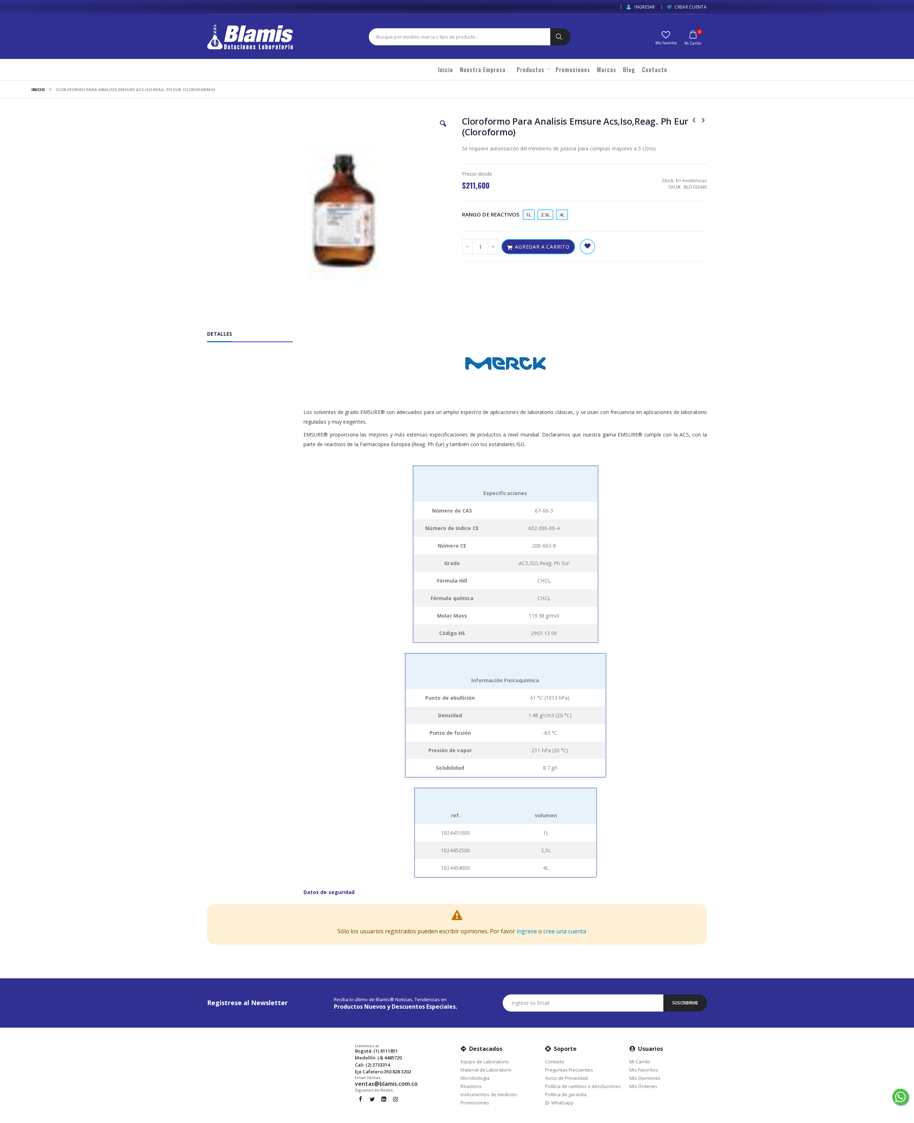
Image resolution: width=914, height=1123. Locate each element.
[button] (665, 37)
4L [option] (561, 215)
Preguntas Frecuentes (569, 1070)
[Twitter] (372, 1099)
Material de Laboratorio (486, 1070)
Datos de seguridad (329, 892)
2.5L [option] (545, 215)
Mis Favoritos (643, 1070)
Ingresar (644, 7)
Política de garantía (566, 1094)
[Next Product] (703, 120)
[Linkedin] (383, 1099)
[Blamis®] (250, 36)
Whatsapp (561, 1102)
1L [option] (528, 215)
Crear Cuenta (690, 7)
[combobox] (458, 36)
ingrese (527, 931)
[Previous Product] (694, 120)
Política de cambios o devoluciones (583, 1086)
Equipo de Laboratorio (485, 1061)
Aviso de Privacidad (566, 1078)
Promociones (475, 1102)
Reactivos (471, 1086)
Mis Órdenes (643, 1086)
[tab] (255, 335)
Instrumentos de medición (489, 1094)
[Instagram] (395, 1099)
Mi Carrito (639, 1061)
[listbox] (547, 215)
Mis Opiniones (645, 1078)
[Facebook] (360, 1099)
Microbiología (475, 1078)
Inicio (38, 89)
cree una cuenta (564, 931)
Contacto (554, 1061)
